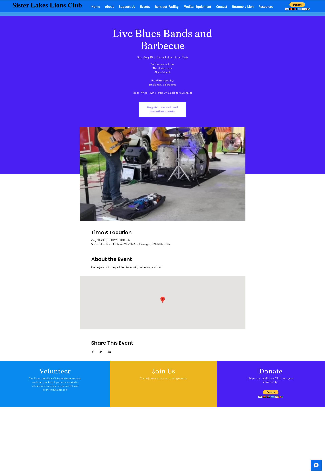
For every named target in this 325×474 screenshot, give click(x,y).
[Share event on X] (101, 352)
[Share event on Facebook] (92, 352)
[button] (297, 6)
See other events (162, 111)
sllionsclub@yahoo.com (55, 389)
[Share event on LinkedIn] (109, 352)
